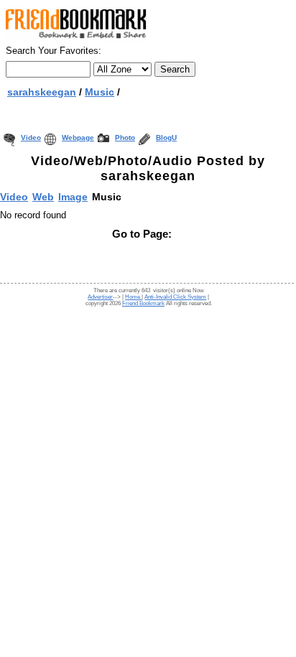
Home (133, 297)
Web (43, 196)
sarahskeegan (41, 92)
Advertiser (100, 297)
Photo (125, 137)
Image (73, 196)
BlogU (166, 137)
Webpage (78, 137)
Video (31, 137)
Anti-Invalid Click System (175, 297)
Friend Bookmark (143, 303)
